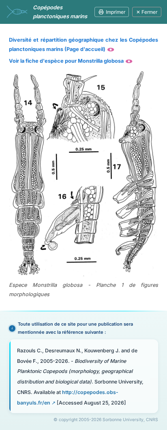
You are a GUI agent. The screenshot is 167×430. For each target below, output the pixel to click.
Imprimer (115, 12)
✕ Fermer (146, 12)
